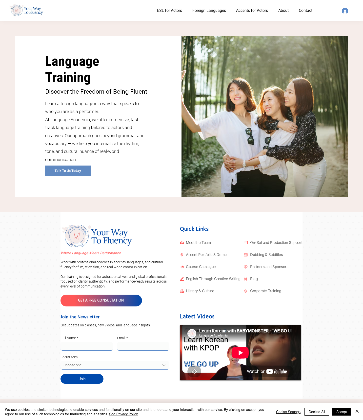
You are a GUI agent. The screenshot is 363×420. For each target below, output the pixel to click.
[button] (288, 10)
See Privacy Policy (123, 413)
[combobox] (114, 365)
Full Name (69, 338)
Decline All (317, 411)
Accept (341, 411)
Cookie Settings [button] (288, 411)
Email (122, 338)
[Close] (357, 411)
